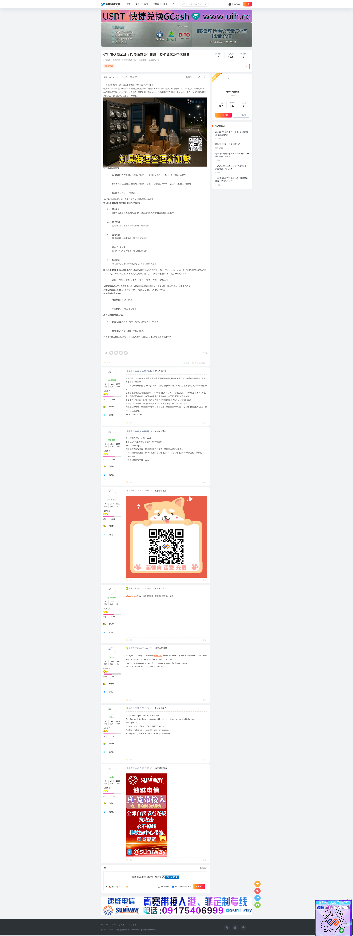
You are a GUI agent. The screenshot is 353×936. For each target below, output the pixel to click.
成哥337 (112, 717)
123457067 (111, 380)
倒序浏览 (116, 60)
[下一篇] (257, 898)
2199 (118, 602)
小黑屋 (121, 925)
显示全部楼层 (161, 371)
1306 (112, 661)
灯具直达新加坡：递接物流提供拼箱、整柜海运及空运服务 (146, 54)
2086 (118, 384)
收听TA (111, 407)
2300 (118, 444)
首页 (129, 4)
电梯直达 (189, 77)
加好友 (225, 115)
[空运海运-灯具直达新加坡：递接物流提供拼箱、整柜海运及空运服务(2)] (166, 537)
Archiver (104, 925)
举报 (205, 353)
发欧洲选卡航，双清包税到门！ (228, 144)
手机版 (113, 925)
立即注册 (158, 877)
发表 (245, 66)
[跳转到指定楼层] (199, 77)
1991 (118, 661)
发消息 (111, 415)
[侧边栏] (205, 77)
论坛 (137, 4)
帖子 (183, 4)
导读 (146, 4)
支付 (109, 290)
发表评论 (199, 886)
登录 (247, 4)
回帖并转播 (165, 887)
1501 (112, 721)
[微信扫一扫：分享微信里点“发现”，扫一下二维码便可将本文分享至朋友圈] (111, 353)
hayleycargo (113, 77)
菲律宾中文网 (120, 930)
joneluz (111, 777)
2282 (118, 721)
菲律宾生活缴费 (160, 4)
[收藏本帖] (257, 884)
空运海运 (109, 66)
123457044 (111, 657)
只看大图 (107, 60)
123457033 (111, 500)
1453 (112, 504)
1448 (112, 602)
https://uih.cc (131, 596)
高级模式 (203, 868)
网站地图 (132, 925)
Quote (120, 886)
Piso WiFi (158, 656)
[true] (206, 4)
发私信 (243, 115)
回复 (108, 363)
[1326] (232, 82)
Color (109, 886)
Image (113, 886)
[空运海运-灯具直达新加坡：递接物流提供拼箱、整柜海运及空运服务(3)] (146, 815)
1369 (112, 384)
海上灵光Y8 (111, 598)
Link (116, 886)
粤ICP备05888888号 (148, 930)
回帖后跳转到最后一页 (182, 887)
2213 (118, 504)
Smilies (127, 886)
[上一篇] (257, 891)
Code (123, 886)
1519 (112, 444)
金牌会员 (106, 391)
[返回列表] (257, 905)
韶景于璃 (111, 440)
